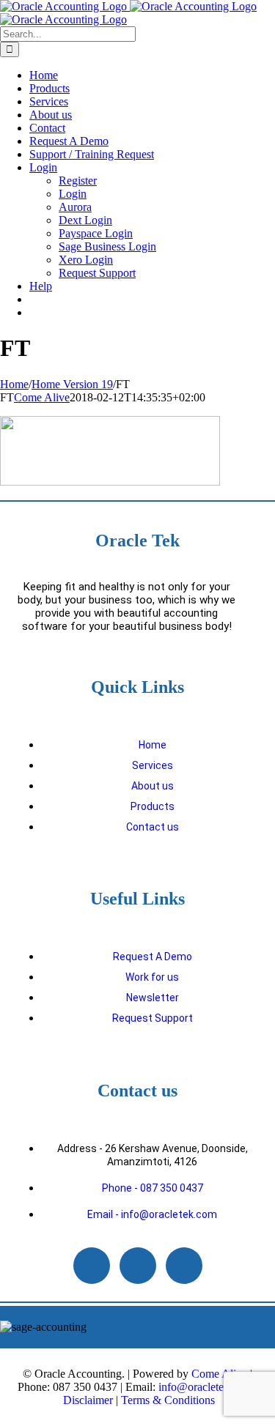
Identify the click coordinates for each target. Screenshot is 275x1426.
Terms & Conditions (168, 1400)
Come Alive (42, 397)
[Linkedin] (91, 1265)
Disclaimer (88, 1400)
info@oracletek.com (205, 1387)
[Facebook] (138, 1265)
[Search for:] (68, 33)
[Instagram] (184, 1265)
